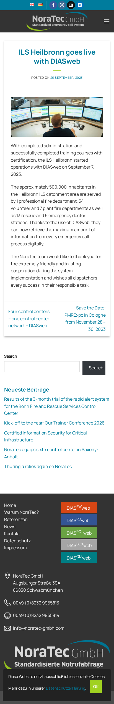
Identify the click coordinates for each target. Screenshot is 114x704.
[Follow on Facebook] (53, 5)
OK (96, 686)
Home (10, 505)
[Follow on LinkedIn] (80, 5)
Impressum (15, 548)
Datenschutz (17, 541)
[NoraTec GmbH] (57, 21)
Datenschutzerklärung (65, 688)
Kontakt (12, 533)
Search (10, 356)
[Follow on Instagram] (62, 5)
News (9, 526)
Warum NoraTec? (21, 512)
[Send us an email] (71, 5)
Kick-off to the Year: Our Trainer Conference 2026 (54, 423)
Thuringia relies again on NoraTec (38, 466)
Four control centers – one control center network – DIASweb (29, 318)
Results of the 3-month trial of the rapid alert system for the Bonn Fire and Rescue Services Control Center (56, 406)
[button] (106, 21)
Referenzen (16, 519)
